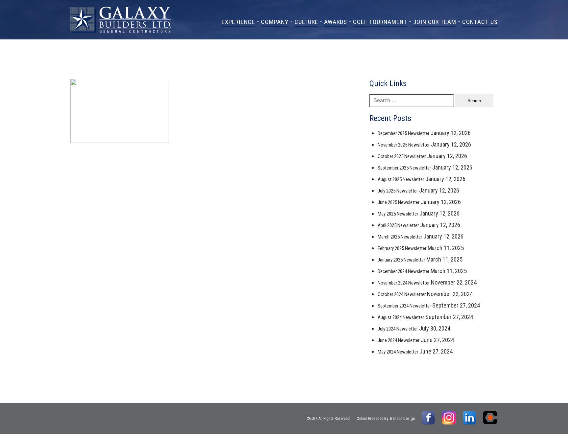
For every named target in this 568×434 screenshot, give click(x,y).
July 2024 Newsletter (398, 329)
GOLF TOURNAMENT (380, 22)
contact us (480, 22)
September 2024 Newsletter (404, 306)
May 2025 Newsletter (398, 214)
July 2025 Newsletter (398, 191)
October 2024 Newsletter (402, 294)
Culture (306, 22)
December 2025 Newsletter (403, 133)
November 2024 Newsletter (404, 283)
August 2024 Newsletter (401, 317)
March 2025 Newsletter (400, 237)
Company (275, 22)
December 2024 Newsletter (403, 271)
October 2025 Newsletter (402, 156)
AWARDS (335, 22)
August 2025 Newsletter (401, 179)
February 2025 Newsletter (402, 248)
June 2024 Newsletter (398, 340)
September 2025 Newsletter (404, 168)
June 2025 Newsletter (398, 202)
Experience (238, 22)
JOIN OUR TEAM (434, 22)
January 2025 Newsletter (401, 260)
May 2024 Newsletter (398, 352)
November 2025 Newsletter (404, 145)
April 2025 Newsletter (398, 225)
